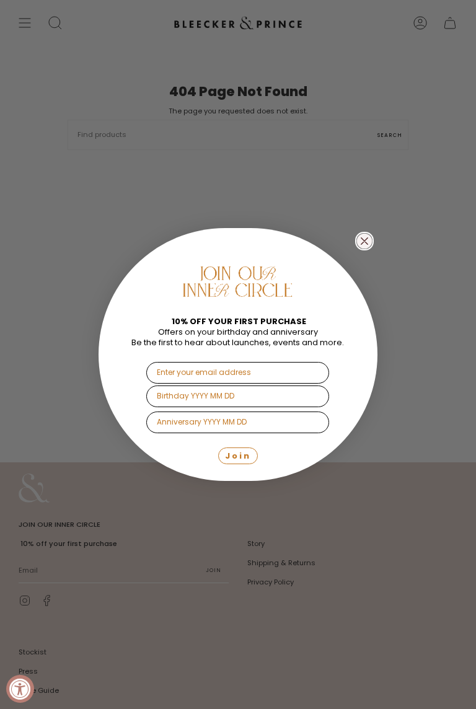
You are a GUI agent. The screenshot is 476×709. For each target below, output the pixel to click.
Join (238, 456)
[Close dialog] (364, 241)
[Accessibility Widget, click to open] (20, 689)
